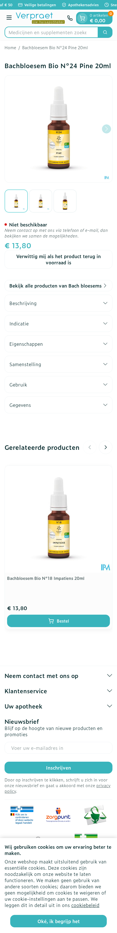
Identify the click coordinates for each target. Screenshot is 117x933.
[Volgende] (106, 128)
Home (10, 47)
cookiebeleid (85, 905)
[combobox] (51, 32)
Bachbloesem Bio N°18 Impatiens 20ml (45, 578)
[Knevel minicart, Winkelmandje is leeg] (82, 18)
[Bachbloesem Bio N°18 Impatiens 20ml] (58, 519)
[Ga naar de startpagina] (40, 18)
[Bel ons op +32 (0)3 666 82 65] (70, 18)
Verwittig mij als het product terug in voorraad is (58, 259)
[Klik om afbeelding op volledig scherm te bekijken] (58, 128)
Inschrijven (58, 767)
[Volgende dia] (105, 447)
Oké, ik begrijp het (58, 921)
